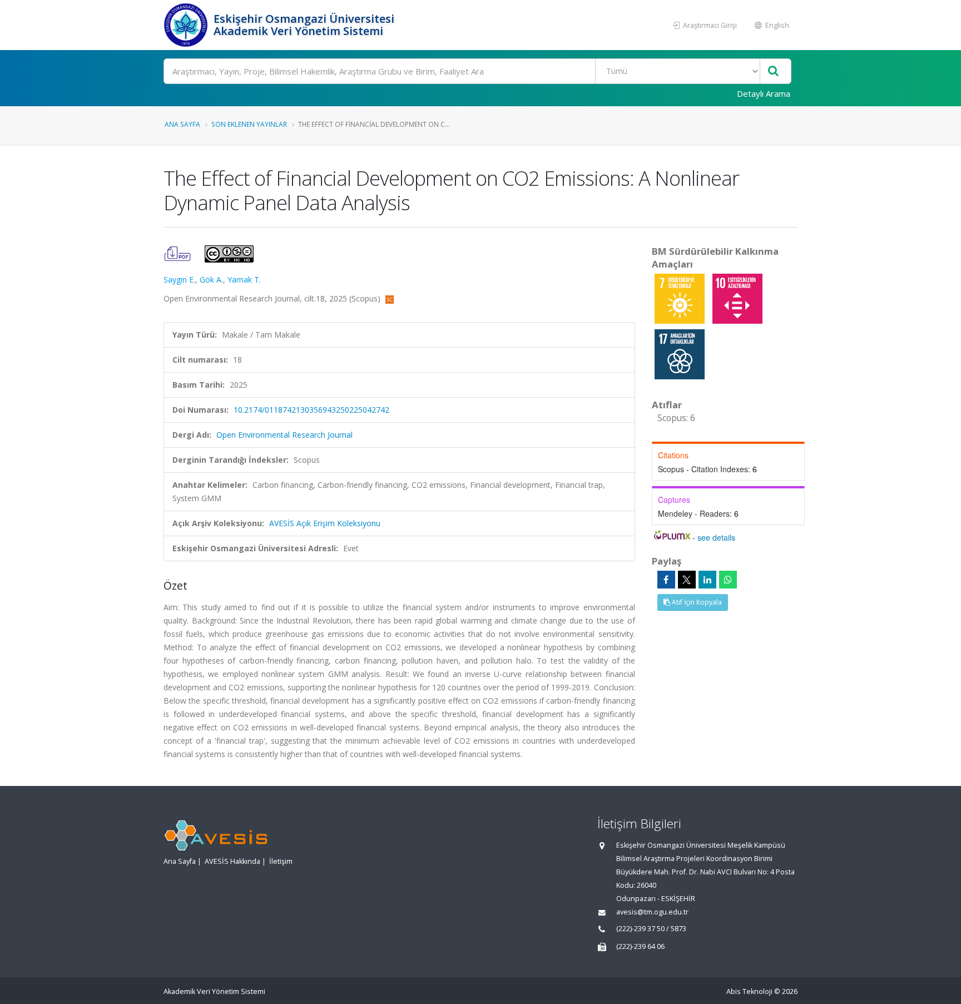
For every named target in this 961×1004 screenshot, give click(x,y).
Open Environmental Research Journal (284, 434)
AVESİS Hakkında (232, 861)
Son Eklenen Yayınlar (249, 124)
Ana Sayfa (182, 124)
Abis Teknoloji (749, 991)
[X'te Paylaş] (687, 579)
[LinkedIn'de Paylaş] (707, 579)
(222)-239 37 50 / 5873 (651, 928)
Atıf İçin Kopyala (696, 602)
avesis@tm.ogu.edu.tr (652, 912)
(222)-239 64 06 (640, 946)
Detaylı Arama (763, 93)
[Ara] (773, 71)
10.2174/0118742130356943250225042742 (311, 409)
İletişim (281, 861)
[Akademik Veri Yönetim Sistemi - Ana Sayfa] (187, 25)
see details (716, 537)
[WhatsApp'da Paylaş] (728, 579)
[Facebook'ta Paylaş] (666, 579)
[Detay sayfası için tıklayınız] (681, 298)
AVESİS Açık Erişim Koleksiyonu (324, 523)
